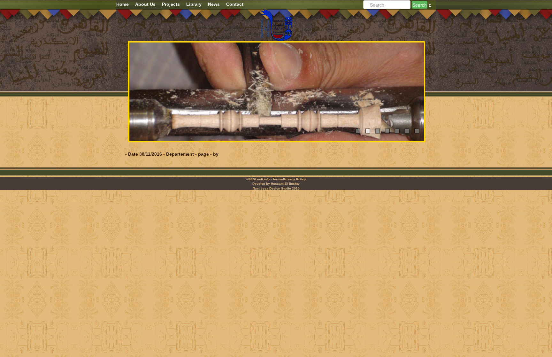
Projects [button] (171, 4)
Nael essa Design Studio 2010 (276, 188)
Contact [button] (234, 4)
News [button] (214, 4)
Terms (277, 179)
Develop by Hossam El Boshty (276, 183)
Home (122, 4)
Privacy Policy (294, 179)
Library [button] (194, 4)
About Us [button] (145, 4)
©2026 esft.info (258, 179)
